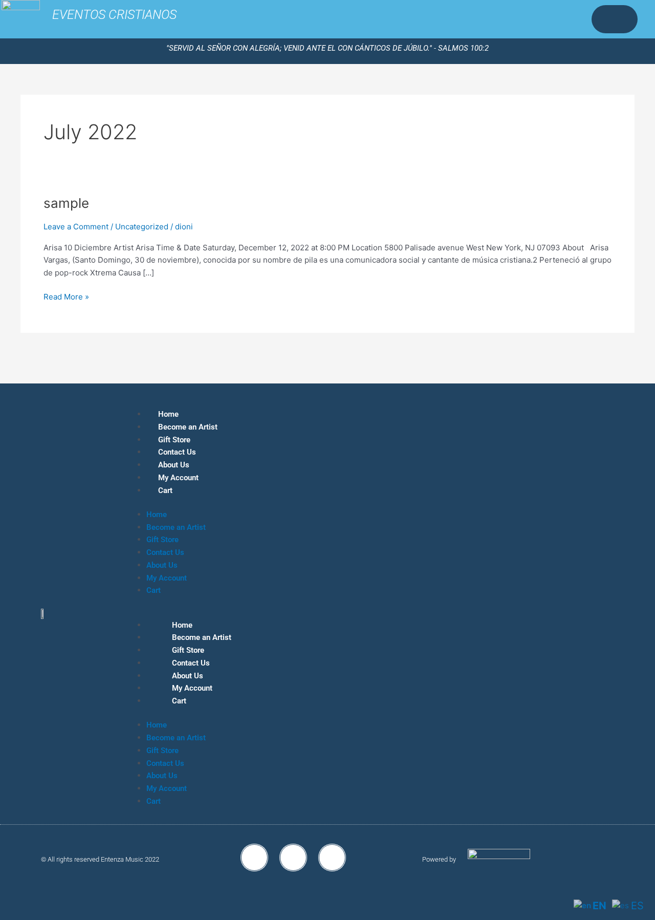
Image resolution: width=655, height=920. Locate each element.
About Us (173, 464)
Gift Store (174, 439)
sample (66, 203)
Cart (165, 490)
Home (168, 414)
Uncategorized (141, 226)
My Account (178, 477)
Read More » (66, 296)
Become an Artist (187, 427)
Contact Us (177, 452)
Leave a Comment (75, 226)
